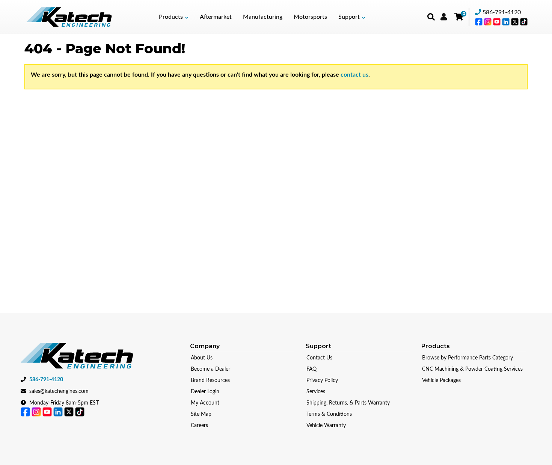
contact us (354, 75)
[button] (173, 17)
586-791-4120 (502, 12)
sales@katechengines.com (59, 391)
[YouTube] (497, 21)
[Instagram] (488, 21)
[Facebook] (479, 21)
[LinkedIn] (506, 21)
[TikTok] (524, 21)
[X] (515, 21)
